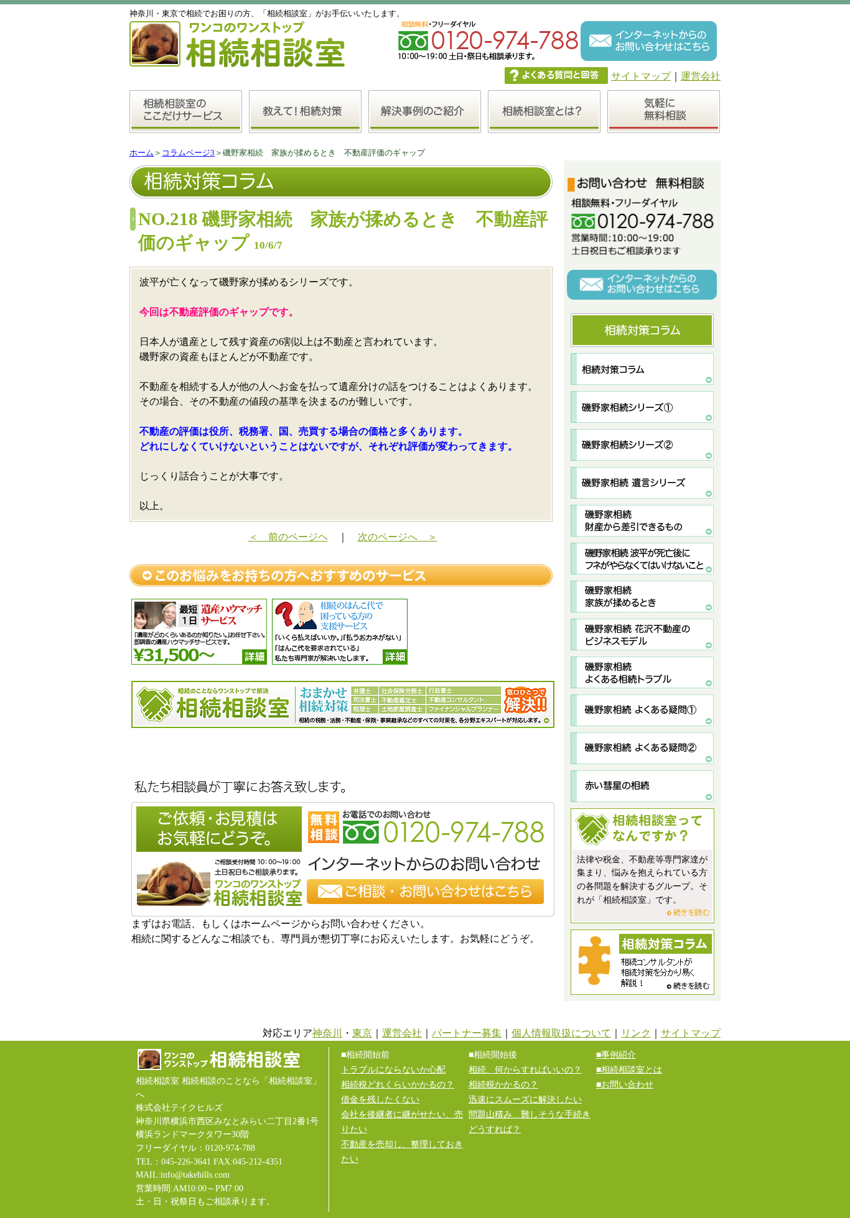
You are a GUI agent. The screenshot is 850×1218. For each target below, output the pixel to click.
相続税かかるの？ (503, 1084)
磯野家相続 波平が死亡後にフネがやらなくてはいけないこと (642, 558)
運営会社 (701, 76)
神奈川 (327, 1033)
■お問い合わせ (624, 1084)
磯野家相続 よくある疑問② (642, 748)
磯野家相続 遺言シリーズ (642, 483)
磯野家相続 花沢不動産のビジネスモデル (642, 634)
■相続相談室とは (629, 1069)
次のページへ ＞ (397, 537)
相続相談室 (342, 704)
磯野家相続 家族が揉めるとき (642, 596)
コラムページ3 (188, 152)
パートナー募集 (467, 1033)
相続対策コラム (642, 369)
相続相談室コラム (642, 962)
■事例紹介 (616, 1054)
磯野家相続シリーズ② (642, 445)
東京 (362, 1033)
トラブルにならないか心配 (393, 1069)
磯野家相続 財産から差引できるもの (642, 521)
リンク (636, 1033)
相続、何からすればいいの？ (525, 1069)
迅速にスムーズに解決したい (525, 1099)
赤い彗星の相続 (642, 786)
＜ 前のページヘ (288, 537)
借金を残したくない (380, 1099)
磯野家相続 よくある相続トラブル (642, 672)
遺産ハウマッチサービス (199, 632)
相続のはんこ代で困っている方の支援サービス (340, 632)
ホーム (141, 152)
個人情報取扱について (561, 1033)
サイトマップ (641, 76)
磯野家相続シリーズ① (642, 407)
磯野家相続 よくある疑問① (642, 710)
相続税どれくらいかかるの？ (397, 1084)
